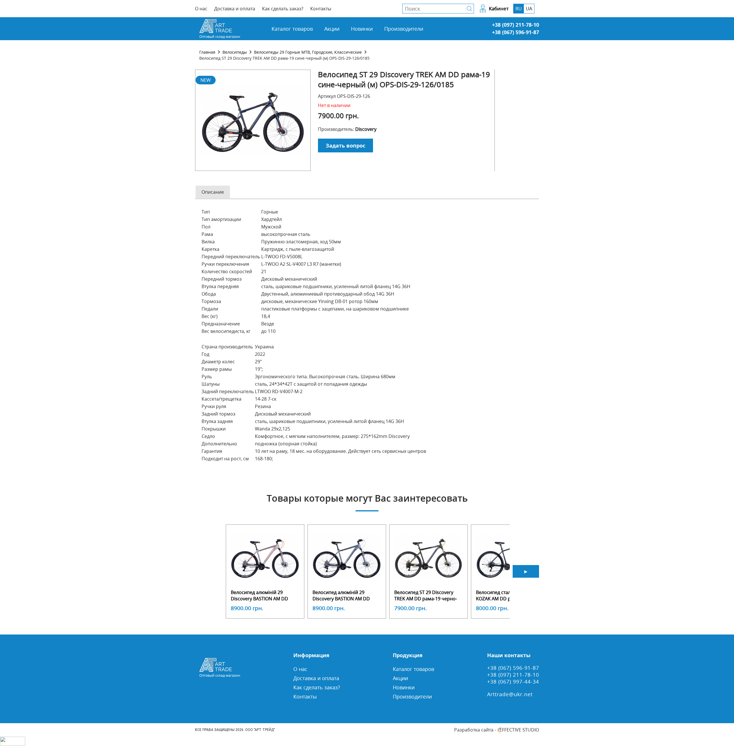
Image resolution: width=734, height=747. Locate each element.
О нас (201, 8)
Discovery (365, 129)
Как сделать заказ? (282, 8)
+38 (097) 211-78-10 (515, 24)
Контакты (320, 8)
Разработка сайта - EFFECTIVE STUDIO (496, 730)
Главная (207, 52)
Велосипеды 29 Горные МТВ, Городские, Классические (308, 52)
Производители (403, 28)
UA (529, 8)
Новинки (362, 28)
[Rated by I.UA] (12, 744)
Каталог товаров (292, 28)
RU (519, 8)
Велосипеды (234, 52)
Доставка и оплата (234, 8)
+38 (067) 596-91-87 (515, 32)
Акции (331, 28)
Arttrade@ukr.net (510, 694)
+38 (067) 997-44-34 (513, 681)
